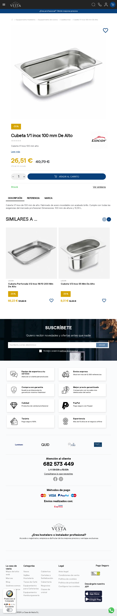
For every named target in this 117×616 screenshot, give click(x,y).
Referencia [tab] (33, 198)
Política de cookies (67, 579)
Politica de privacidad (68, 583)
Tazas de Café (30, 582)
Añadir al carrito (68, 176)
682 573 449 (58, 464)
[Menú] (14, 590)
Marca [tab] (49, 198)
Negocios (45, 586)
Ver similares (99, 187)
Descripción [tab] (15, 198)
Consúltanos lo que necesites (58, 474)
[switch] (9, 610)
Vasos (26, 572)
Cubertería (46, 582)
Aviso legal (63, 572)
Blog (8, 582)
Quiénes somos (13, 586)
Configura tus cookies (69, 586)
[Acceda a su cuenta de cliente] (107, 4)
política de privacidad (69, 351)
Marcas (9, 578)
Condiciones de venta (68, 575)
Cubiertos (46, 572)
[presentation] (104, 219)
